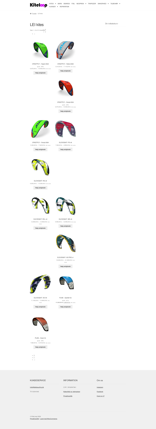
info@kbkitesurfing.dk (37, 387)
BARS (60, 4)
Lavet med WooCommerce (48, 419)
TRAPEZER (92, 4)
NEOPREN (80, 4)
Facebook (100, 392)
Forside (34, 13)
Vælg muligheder (40, 73)
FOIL (73, 4)
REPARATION (64, 7)
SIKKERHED (102, 4)
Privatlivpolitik (67, 396)
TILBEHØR (114, 4)
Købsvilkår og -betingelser (71, 392)
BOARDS (67, 4)
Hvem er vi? (100, 396)
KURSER (52, 7)
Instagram (100, 387)
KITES (51, 4)
